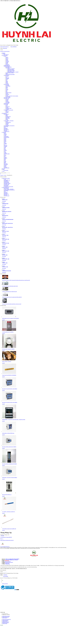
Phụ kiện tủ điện (6, 84)
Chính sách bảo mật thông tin (6, 619)
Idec (4, 156)
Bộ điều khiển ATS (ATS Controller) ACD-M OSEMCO (10, 318)
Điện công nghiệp (4, 55)
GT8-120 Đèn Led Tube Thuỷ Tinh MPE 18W (9, 528)
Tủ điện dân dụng (6, 131)
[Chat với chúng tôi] (1, 625)
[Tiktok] (2, 580)
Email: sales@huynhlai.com (4, 46)
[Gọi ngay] (2, 625)
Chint (7, 79)
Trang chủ (1, 175)
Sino (4, 142)
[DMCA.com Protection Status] (16, 589)
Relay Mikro (8, 67)
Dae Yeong (7, 64)
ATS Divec (7, 101)
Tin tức (3, 169)
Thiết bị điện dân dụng (5, 187)
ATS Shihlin (8, 102)
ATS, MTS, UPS (6, 98)
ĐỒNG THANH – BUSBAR (6, 361)
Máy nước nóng (6, 129)
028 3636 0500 (7, 51)
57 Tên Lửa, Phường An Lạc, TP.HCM (11, 559)
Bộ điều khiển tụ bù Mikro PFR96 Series (8, 433)
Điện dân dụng (4, 113)
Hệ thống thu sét (6, 103)
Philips (7, 115)
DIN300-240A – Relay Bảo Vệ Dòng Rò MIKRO (9, 477)
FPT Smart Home (6, 167)
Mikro (7, 73)
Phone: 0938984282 (14, 46)
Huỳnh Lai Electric (5, 583)
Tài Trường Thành (8, 108)
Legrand (7, 83)
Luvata (5, 135)
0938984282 (5, 574)
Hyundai (5, 143)
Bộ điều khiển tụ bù (7, 65)
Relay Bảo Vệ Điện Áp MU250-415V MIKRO (9, 446)
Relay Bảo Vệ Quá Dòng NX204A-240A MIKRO (9, 402)
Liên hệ (3, 171)
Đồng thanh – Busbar (7, 97)
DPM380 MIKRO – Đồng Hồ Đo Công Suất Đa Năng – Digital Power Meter (13, 419)
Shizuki (7, 59)
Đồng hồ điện (6, 126)
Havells (7, 62)
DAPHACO (8, 106)
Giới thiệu (3, 53)
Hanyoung (7, 94)
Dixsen (7, 93)
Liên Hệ (3, 333)
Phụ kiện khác (8, 96)
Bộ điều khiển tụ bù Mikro (10, 72)
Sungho (7, 89)
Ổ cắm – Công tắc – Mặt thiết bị (8, 120)
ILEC (7, 91)
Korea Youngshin (6, 137)
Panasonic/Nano (8, 116)
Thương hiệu (4, 132)
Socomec (7, 99)
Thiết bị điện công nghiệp (6, 178)
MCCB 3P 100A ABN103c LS (6, 494)
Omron (7, 95)
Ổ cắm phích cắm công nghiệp (8, 186)
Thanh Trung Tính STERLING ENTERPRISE (9, 375)
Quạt (5, 127)
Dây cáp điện (6, 104)
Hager (7, 82)
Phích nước (5, 128)
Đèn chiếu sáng (6, 114)
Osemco (5, 134)
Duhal (5, 166)
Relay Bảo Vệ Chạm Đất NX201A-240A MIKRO (9, 388)
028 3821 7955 (2, 51)
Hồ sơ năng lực (6, 54)
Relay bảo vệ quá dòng (11, 70)
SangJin (7, 107)
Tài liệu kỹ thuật (4, 623)
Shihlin (7, 81)
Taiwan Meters (6, 136)
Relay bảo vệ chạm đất (11, 68)
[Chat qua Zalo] (0, 625)
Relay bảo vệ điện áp (11, 69)
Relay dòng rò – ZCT (11, 71)
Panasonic (7, 111)
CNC (6, 88)
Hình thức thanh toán (5, 622)
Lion (6, 105)
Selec (6, 86)
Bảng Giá (3, 168)
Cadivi (5, 152)
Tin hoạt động (6, 170)
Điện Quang (8, 118)
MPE (6, 110)
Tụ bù (5, 56)
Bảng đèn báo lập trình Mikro (10, 74)
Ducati (7, 63)
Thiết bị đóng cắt (6, 75)
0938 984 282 (5, 48)
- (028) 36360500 (5, 576)
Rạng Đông (7, 117)
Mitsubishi (7, 77)
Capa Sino (7, 61)
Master (7, 87)
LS (4, 144)
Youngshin (7, 85)
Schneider (7, 78)
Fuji (6, 80)
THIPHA (7, 109)
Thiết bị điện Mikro (7, 66)
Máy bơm (5, 130)
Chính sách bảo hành (5, 620)
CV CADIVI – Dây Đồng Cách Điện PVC (8, 511)
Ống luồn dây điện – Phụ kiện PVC (9, 125)
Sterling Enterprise (8, 92)
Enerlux (7, 60)
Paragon (5, 165)
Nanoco (7, 112)
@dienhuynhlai (7, 563)
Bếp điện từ (5, 193)
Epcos (7, 58)
